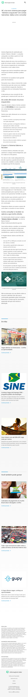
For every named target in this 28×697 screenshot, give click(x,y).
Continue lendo (5, 352)
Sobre (14, 681)
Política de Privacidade (14, 676)
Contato (14, 683)
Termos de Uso (14, 678)
